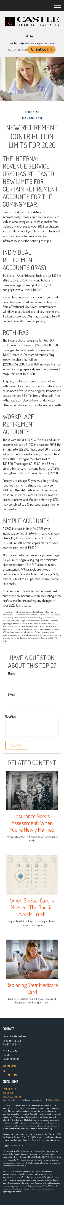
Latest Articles (11, 1089)
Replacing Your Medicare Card (32, 988)
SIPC (50, 1157)
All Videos (8, 1092)
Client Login (41, 49)
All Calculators (12, 1096)
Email (11, 695)
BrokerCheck (55, 1100)
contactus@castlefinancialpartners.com (32, 43)
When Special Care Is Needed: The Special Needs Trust (32, 907)
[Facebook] (36, 36)
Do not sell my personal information (45, 1140)
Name (11, 673)
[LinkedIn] (31, 36)
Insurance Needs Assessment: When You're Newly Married (32, 822)
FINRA (44, 1157)
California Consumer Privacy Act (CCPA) (21, 1137)
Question (10, 716)
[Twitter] (26, 36)
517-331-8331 (19, 50)
